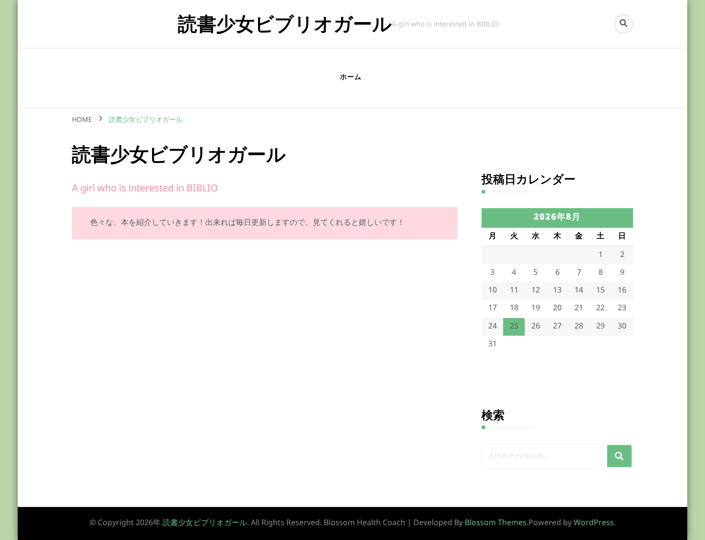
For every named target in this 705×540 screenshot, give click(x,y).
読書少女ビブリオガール (285, 23)
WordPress (594, 523)
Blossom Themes (496, 523)
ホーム (351, 77)
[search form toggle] (623, 24)
